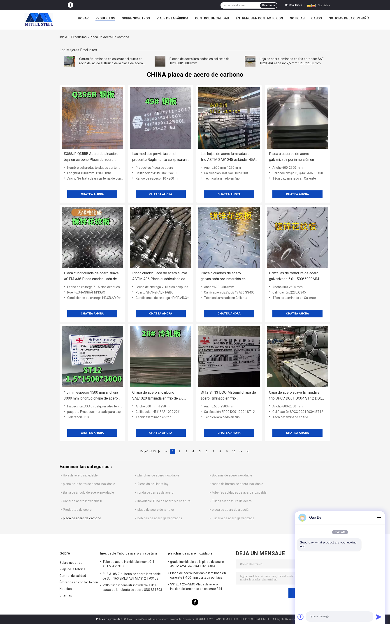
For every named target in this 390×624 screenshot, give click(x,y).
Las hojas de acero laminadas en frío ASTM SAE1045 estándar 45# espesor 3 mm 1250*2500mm (228, 157)
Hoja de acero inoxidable (80, 475)
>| (247, 451)
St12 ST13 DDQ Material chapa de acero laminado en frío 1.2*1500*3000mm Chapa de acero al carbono (228, 395)
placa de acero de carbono (82, 518)
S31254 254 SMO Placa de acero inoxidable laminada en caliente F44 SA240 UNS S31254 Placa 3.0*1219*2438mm (196, 587)
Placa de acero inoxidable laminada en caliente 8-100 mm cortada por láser (198, 575)
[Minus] (378, 517)
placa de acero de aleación (231, 509)
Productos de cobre (77, 509)
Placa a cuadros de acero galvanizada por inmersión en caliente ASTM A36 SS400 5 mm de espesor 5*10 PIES (295, 157)
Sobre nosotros (136, 18)
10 (233, 451)
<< (166, 451)
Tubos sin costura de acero (232, 501)
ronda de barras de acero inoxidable (237, 484)
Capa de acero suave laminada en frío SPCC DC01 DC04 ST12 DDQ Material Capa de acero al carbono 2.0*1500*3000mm (296, 395)
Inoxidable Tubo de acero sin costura (163, 501)
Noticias (297, 18)
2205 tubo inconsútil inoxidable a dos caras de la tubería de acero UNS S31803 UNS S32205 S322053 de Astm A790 (132, 588)
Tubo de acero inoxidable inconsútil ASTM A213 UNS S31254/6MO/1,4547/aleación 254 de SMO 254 (129, 564)
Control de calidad (212, 18)
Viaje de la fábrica (172, 18)
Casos (316, 18)
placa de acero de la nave (155, 509)
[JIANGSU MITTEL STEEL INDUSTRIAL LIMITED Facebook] (70, 5)
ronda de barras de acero (155, 492)
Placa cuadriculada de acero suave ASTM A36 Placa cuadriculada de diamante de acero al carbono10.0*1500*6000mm (91, 276)
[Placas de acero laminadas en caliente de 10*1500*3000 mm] (160, 61)
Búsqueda (268, 5)
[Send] (378, 617)
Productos (105, 18)
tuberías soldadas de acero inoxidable (239, 492)
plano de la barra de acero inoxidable (89, 484)
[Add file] (300, 617)
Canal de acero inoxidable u (82, 501)
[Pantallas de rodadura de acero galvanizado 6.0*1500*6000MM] (297, 237)
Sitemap (66, 595)
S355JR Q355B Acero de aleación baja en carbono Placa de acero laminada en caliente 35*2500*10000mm (91, 157)
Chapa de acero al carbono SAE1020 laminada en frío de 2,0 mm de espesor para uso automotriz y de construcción (157, 395)
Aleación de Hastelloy (152, 484)
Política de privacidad (109, 619)
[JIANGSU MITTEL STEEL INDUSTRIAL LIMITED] (39, 19)
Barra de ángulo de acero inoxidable (88, 492)
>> (240, 451)
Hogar (83, 18)
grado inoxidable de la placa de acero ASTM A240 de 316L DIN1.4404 (197, 564)
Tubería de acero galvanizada (233, 518)
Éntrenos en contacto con (259, 18)
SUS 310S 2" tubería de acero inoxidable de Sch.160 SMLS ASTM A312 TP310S (131, 576)
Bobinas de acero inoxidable (232, 475)
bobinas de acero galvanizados (159, 518)
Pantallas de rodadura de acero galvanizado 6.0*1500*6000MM (294, 276)
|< (159, 451)
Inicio (63, 37)
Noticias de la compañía (349, 18)
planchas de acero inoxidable (158, 475)
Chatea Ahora (293, 5)
